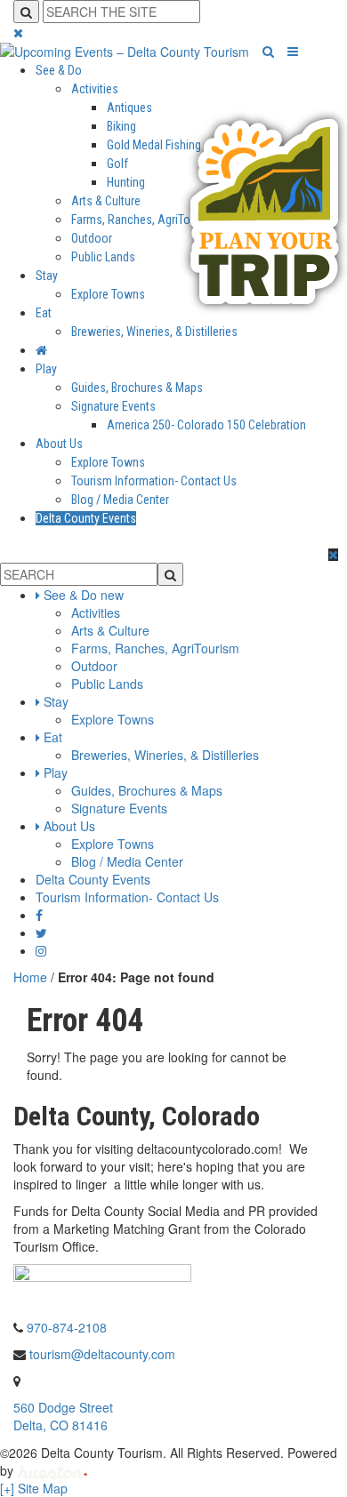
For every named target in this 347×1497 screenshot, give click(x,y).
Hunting (126, 182)
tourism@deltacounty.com (102, 1354)
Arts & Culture (106, 201)
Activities (94, 89)
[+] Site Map (34, 1488)
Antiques (129, 107)
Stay (47, 275)
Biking (121, 126)
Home (30, 977)
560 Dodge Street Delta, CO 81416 (63, 1416)
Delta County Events (86, 518)
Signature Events (113, 406)
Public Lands (103, 257)
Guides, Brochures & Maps (137, 387)
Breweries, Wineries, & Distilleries (154, 331)
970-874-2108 (67, 1327)
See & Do (59, 70)
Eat (44, 313)
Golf (117, 163)
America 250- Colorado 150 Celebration (206, 425)
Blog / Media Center (120, 499)
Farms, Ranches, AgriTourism (145, 219)
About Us (59, 443)
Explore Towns (108, 294)
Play (46, 369)
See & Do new (84, 595)
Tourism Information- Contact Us (154, 481)
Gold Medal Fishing (154, 145)
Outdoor (91, 238)
